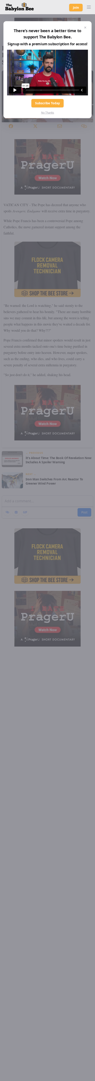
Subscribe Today (47, 103)
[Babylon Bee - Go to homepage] (19, 7)
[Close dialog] (85, 27)
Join (76, 7)
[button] (88, 7)
